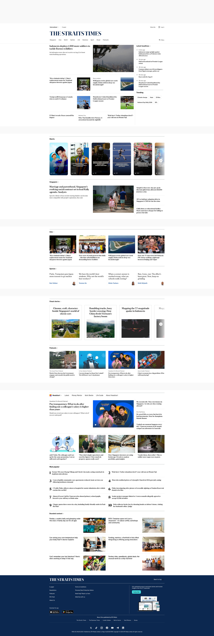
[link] (75, 33)
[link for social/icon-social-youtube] (112, 627)
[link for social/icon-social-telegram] (117, 627)
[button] (54, 27)
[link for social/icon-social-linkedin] (123, 627)
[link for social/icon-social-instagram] (101, 627)
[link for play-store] (68, 612)
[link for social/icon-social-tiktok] (96, 627)
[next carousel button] (161, 160)
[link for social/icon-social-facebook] (107, 627)
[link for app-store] (54, 612)
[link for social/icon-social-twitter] (91, 627)
